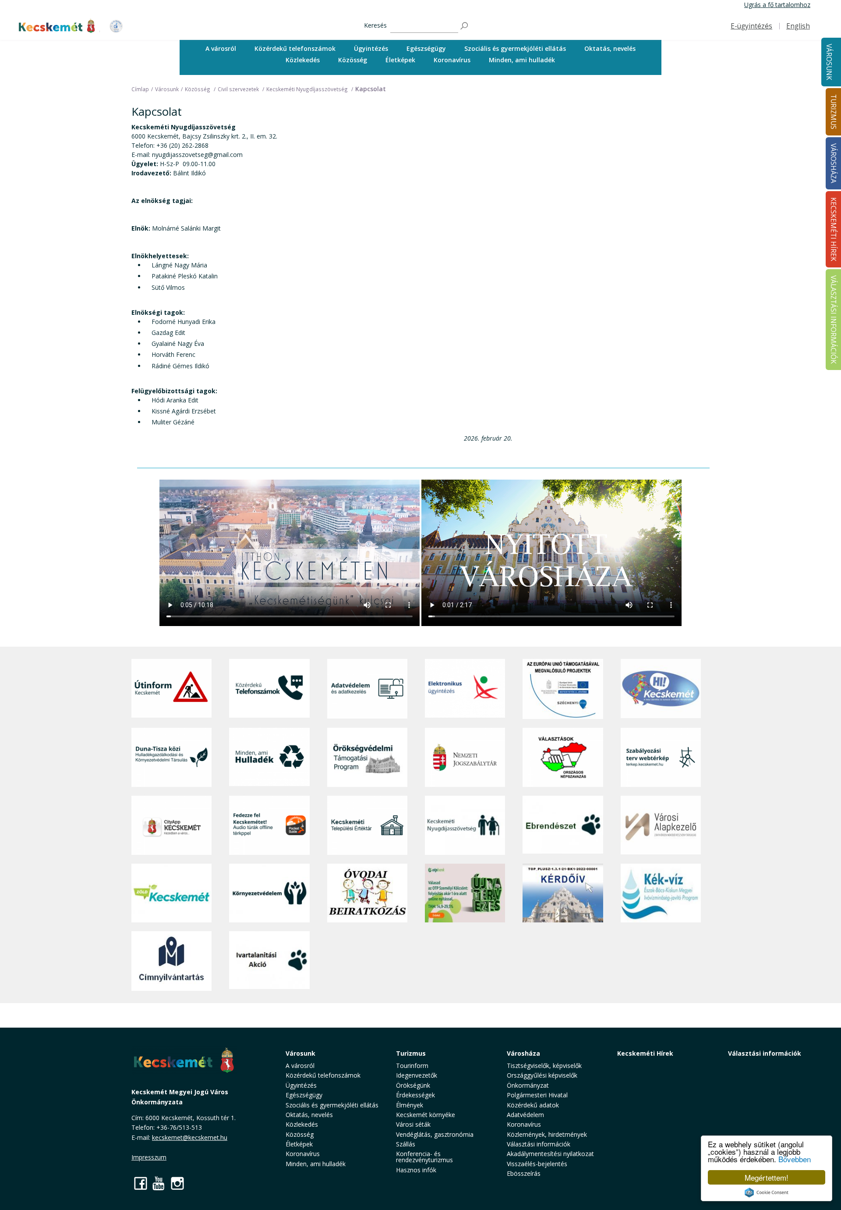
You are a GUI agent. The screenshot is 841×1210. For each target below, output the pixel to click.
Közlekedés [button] (303, 60)
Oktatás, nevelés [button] (610, 48)
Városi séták (413, 1124)
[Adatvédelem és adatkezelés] (367, 689)
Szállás (405, 1144)
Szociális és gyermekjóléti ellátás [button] (515, 48)
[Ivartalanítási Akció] (269, 961)
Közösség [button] (352, 60)
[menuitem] (220, 48)
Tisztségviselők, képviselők (544, 1065)
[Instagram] (177, 1183)
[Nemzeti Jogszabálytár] (465, 757)
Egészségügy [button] (426, 48)
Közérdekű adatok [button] (533, 1105)
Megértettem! (766, 1177)
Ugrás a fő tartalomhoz (777, 4)
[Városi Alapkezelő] (661, 825)
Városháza (523, 1053)
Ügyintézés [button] (371, 48)
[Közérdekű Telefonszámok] (269, 689)
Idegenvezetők (416, 1075)
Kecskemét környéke (425, 1114)
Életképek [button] (400, 60)
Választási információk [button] (538, 1144)
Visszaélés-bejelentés (537, 1164)
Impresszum (148, 1157)
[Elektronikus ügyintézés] (465, 689)
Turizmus (411, 1053)
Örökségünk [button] (413, 1085)
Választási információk (764, 1053)
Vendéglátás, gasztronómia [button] (435, 1134)
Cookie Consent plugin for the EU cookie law (766, 1192)
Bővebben (794, 1158)
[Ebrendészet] (563, 825)
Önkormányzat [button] (528, 1085)
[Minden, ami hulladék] (269, 757)
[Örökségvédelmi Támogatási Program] (367, 757)
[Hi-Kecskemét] (661, 689)
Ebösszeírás (524, 1173)
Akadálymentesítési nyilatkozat (550, 1154)
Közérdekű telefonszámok (295, 48)
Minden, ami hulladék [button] (522, 60)
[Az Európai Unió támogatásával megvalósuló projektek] (563, 689)
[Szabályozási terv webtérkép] (661, 757)
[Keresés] (464, 26)
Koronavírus (452, 60)
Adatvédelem (525, 1114)
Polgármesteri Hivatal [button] (537, 1095)
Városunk (829, 62)
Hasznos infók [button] (416, 1170)
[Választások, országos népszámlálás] (563, 757)
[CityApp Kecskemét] (171, 825)
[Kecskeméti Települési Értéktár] (367, 825)
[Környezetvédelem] (269, 893)
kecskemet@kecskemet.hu (189, 1137)
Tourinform (412, 1065)
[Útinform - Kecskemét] (171, 689)
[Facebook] (140, 1183)
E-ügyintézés (751, 26)
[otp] (465, 893)
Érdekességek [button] (415, 1095)
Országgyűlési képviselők (542, 1075)
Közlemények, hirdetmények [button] (547, 1134)
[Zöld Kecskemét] (171, 893)
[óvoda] (367, 893)
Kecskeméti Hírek (645, 1053)
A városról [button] (220, 48)
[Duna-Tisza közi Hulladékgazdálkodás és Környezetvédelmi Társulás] (171, 757)
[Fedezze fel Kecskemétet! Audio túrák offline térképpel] (269, 825)
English (798, 26)
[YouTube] (159, 1183)
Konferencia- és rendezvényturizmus (424, 1157)
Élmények (409, 1105)
